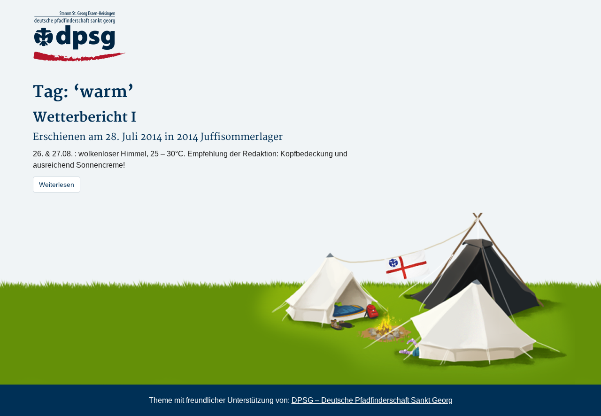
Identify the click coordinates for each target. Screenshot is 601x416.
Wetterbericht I (84, 117)
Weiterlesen (56, 184)
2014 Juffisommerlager (230, 137)
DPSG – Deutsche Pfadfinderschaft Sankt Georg (372, 400)
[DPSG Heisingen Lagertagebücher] (117, 36)
